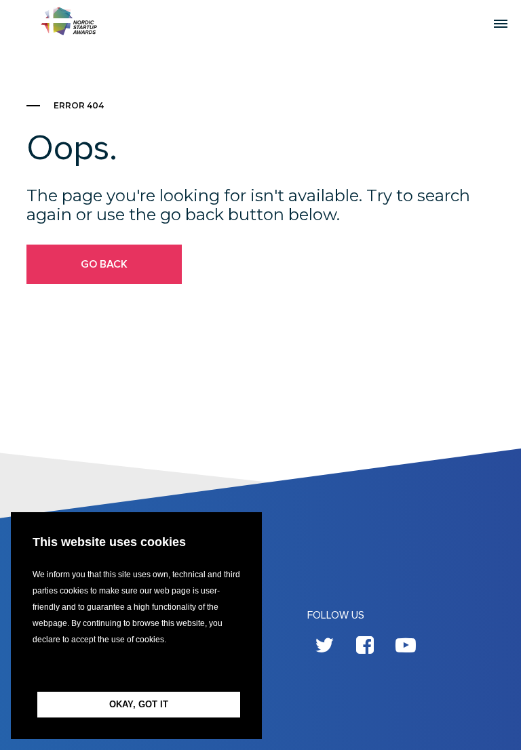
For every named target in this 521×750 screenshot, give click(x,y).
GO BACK (104, 264)
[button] (136, 669)
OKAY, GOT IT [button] (138, 704)
